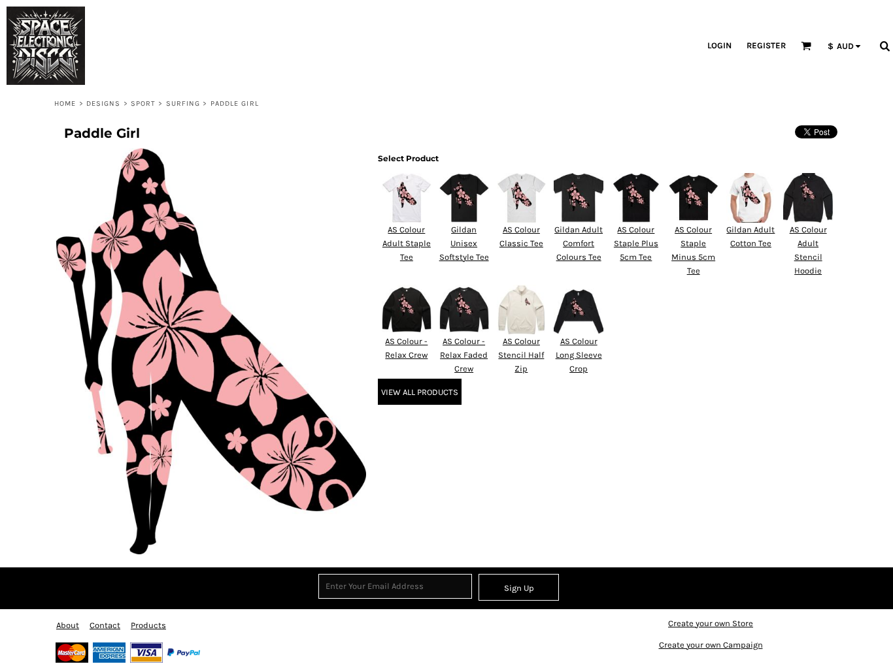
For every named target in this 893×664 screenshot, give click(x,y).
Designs (103, 103)
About (67, 625)
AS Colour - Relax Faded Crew (464, 354)
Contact (105, 625)
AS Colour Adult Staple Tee (406, 243)
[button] (414, 45)
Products (148, 625)
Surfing (183, 103)
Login (719, 45)
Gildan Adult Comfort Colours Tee (578, 243)
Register (766, 45)
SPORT (143, 103)
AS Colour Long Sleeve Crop (579, 354)
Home (65, 103)
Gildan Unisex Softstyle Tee (464, 243)
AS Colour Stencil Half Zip (521, 354)
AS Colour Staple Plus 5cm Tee (636, 243)
